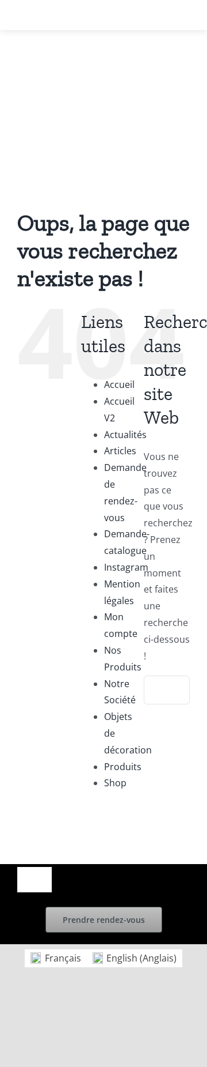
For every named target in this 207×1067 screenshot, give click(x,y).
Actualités (125, 434)
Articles (120, 450)
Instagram (126, 567)
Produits (122, 766)
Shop (115, 782)
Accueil (119, 384)
